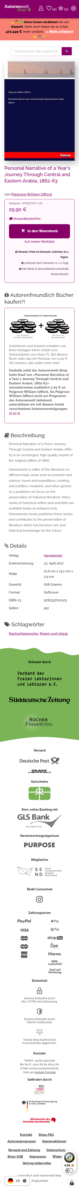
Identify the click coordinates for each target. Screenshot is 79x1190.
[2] (14, 413)
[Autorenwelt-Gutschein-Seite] (39, 799)
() (54, 9)
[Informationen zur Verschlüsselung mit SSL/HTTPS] (39, 992)
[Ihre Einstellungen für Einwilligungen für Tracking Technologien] (71, 1183)
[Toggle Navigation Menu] (74, 9)
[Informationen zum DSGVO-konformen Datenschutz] (39, 1013)
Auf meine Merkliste (39, 242)
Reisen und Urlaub (54, 634)
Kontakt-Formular (45, 1072)
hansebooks (53, 555)
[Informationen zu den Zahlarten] (24, 923)
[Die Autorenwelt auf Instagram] (39, 901)
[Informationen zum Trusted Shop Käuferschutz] (39, 1034)
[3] (18, 413)
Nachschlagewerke (23, 634)
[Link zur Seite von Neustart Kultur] (39, 1094)
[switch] (69, 1170)
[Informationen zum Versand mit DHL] (39, 773)
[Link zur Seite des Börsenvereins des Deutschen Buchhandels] (39, 1122)
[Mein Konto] (42, 9)
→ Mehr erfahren (59, 31)
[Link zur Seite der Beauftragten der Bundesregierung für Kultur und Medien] (39, 1114)
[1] (10, 413)
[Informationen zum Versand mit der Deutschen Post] (39, 762)
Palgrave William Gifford (31, 194)
